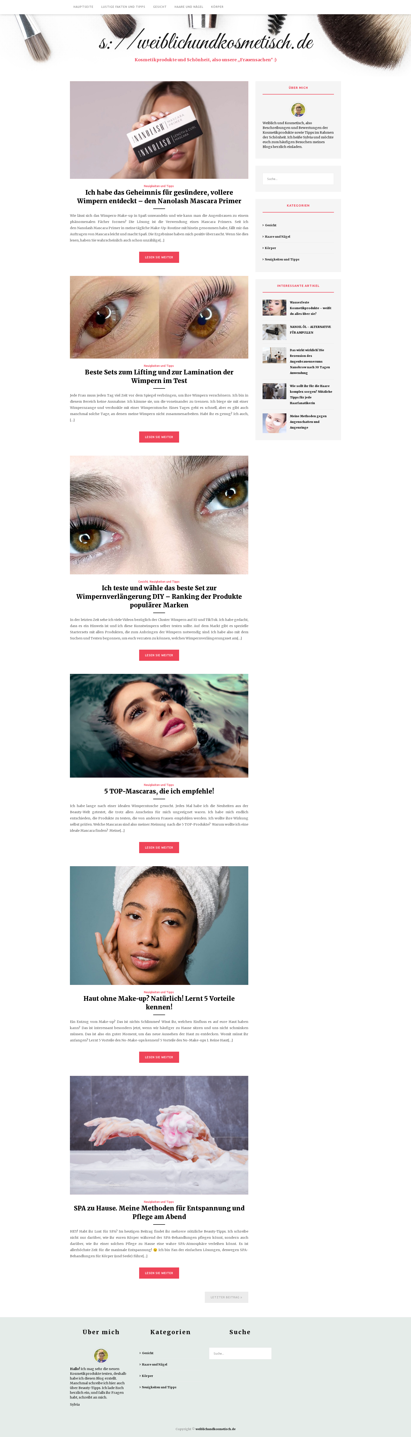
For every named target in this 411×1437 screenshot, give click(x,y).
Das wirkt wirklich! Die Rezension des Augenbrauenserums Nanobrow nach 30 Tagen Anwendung (310, 361)
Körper (217, 6)
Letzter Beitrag (225, 1297)
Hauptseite (83, 6)
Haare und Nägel (189, 6)
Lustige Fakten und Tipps (123, 6)
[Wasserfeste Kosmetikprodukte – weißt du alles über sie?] (274, 308)
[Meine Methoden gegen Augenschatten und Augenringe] (274, 423)
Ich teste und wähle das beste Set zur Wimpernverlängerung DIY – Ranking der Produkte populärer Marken (159, 596)
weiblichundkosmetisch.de (215, 1429)
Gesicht (160, 6)
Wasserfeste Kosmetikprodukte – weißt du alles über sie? (310, 308)
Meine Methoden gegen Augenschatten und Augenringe (308, 421)
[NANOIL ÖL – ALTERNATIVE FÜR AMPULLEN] (274, 332)
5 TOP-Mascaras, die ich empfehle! (159, 791)
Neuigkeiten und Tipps (159, 186)
